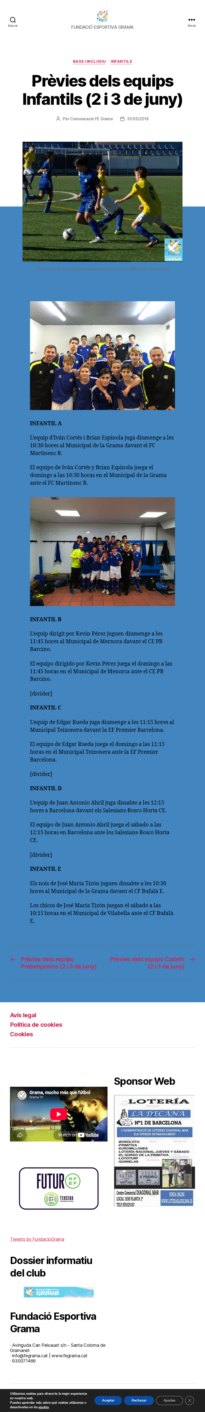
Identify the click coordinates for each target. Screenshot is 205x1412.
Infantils (121, 61)
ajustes (43, 1407)
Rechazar (139, 1400)
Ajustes (170, 1400)
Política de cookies (36, 1024)
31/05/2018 (138, 118)
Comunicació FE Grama (91, 118)
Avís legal (23, 1015)
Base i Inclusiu (89, 61)
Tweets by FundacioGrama (37, 1239)
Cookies (21, 1034)
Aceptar (108, 1400)
